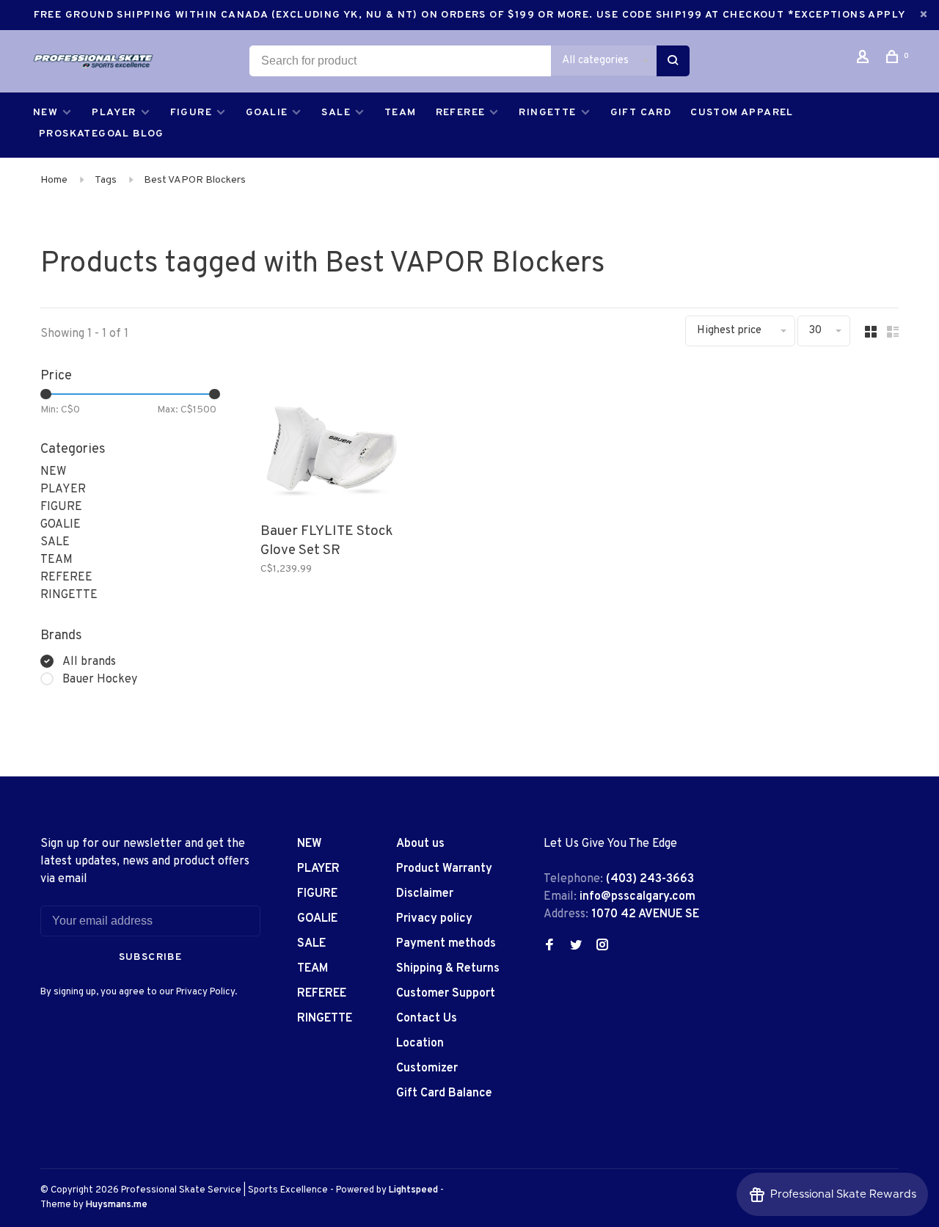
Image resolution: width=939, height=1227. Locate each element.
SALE (336, 112)
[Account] (865, 60)
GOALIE (267, 112)
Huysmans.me (116, 1205)
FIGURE (191, 112)
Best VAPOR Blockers (195, 180)
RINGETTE (547, 112)
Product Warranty (444, 869)
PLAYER (114, 112)
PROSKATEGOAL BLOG (101, 134)
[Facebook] (549, 946)
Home (53, 180)
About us (420, 844)
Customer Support (445, 993)
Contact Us (426, 1018)
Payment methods (446, 943)
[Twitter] (576, 946)
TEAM (400, 112)
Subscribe (151, 957)
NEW (45, 112)
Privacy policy (434, 918)
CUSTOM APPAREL (742, 112)
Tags (106, 180)
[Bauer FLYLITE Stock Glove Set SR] (331, 440)
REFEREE (461, 112)
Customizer (427, 1068)
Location (420, 1043)
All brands (89, 662)
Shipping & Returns (448, 968)
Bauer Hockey (99, 679)
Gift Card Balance (444, 1093)
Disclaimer (424, 893)
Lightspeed (413, 1190)
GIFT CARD (641, 112)
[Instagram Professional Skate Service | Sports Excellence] (602, 946)
